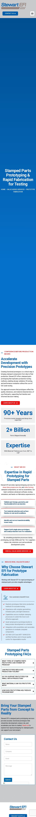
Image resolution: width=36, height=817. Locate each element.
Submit (8, 780)
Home (3, 189)
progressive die (15, 487)
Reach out (25, 725)
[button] (32, 13)
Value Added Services (15, 189)
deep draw (6, 487)
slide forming (28, 487)
